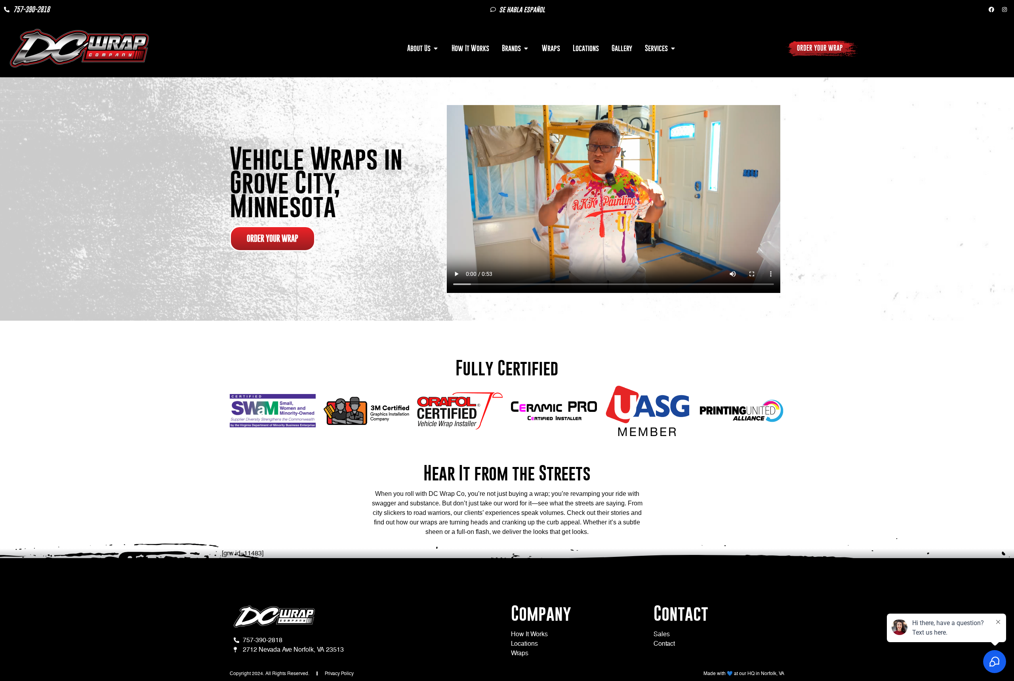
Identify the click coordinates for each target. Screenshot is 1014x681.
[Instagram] (1004, 9)
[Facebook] (991, 9)
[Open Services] (673, 48)
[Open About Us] (436, 48)
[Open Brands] (526, 48)
